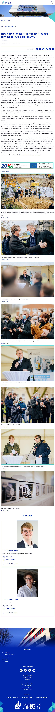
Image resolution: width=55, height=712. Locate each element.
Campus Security (28, 687)
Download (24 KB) (5, 171)
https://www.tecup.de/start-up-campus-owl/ (30, 154)
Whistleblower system (27, 697)
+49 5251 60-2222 (28, 689)
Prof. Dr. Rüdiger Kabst (11, 599)
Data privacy (16, 697)
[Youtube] (33, 670)
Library (6, 657)
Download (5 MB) (4, 259)
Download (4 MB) (4, 217)
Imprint (9, 697)
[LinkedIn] (29, 670)
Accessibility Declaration (42, 697)
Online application (9, 654)
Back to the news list (10, 26)
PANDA (6, 661)
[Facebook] (25, 670)
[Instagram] (21, 670)
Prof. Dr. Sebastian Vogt (11, 550)
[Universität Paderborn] (27, 704)
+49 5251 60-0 (27, 685)
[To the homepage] (6, 2)
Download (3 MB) (4, 301)
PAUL (6, 659)
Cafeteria (7, 652)
